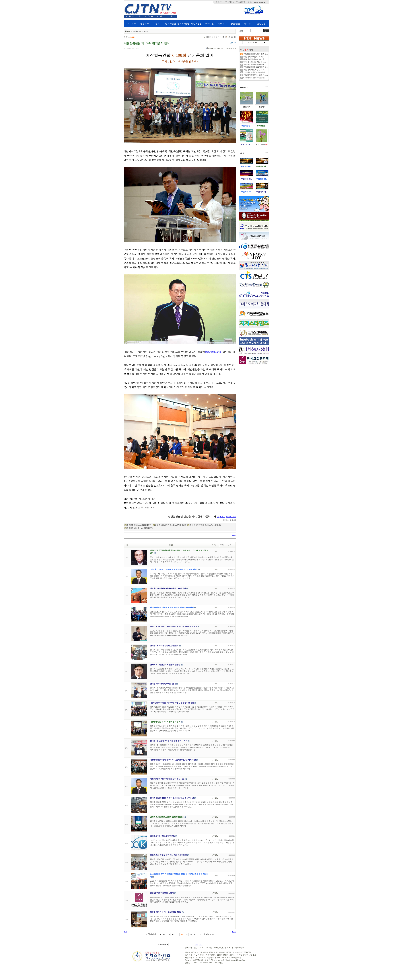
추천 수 (223, 545)
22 (200, 934)
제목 (241, 31)
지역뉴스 (222, 23)
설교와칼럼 (170, 23)
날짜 (230, 545)
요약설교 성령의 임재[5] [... (254, 64)
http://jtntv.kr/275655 (131, 48)
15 (168, 934)
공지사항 (188, 948)
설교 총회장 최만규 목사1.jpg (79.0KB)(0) (170, 525)
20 (191, 934)
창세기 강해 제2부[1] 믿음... (254, 62)
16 (173, 934)
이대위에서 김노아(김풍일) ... (255, 77)
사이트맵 (208, 948)
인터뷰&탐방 (183, 23)
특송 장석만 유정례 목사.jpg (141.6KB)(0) (205, 525)
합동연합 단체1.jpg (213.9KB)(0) (139, 525)
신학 (157, 23)
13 (160, 934)
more (266, 86)
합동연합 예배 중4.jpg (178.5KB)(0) (140, 528)
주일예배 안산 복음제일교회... (255, 67)
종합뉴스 (144, 23)
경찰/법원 (235, 23)
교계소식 (145, 31)
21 (195, 934)
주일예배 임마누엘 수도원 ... (254, 59)
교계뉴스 (131, 23)
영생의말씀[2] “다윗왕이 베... (255, 72)
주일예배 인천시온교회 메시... (255, 75)
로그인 (218, 37)
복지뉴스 (248, 23)
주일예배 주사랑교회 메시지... (255, 57)
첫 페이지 (152, 934)
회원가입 (209, 37)
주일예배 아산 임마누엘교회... (255, 54)
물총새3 (246, 107)
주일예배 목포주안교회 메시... (255, 70)
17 (177, 934)
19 (186, 934)
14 (164, 934)
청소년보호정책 (238, 948)
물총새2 (261, 107)
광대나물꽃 (260, 144)
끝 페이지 (207, 934)
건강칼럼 (261, 23)
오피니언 (209, 23)
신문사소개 (198, 948)
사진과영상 (196, 23)
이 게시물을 (228, 520)
